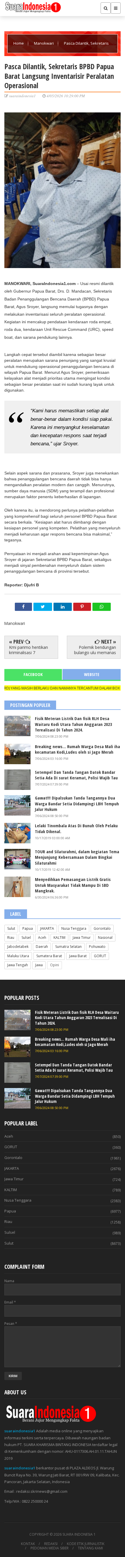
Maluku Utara (18, 955)
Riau (10, 937)
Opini (54, 964)
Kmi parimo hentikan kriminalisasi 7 (28, 649)
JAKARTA (47, 928)
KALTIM (59, 937)
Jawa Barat (78, 955)
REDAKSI (51, 1544)
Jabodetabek (17, 946)
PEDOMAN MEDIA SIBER (50, 1548)
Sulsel (26, 937)
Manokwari (44, 43)
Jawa (39, 964)
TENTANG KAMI (90, 1548)
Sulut (11, 928)
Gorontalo (102, 928)
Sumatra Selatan (68, 946)
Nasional (105, 937)
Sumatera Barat (49, 955)
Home (19, 43)
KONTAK (28, 1544)
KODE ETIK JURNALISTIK (85, 1544)
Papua (27, 928)
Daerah (42, 946)
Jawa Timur (82, 937)
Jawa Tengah (17, 964)
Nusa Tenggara (73, 928)
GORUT (100, 955)
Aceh (42, 937)
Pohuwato (97, 946)
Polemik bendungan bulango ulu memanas (95, 649)
